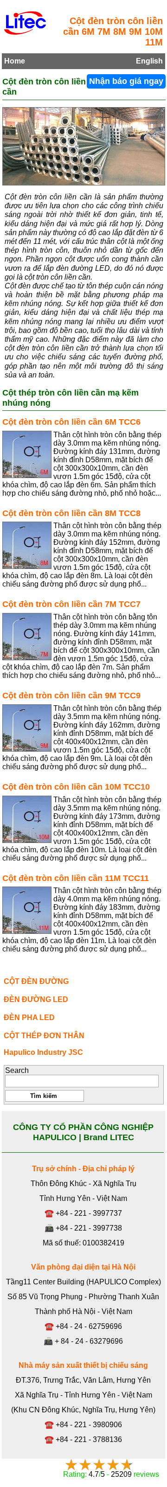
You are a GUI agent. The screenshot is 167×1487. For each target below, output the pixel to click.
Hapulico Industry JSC (43, 1052)
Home (14, 61)
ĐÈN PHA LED (29, 1017)
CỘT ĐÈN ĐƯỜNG (36, 981)
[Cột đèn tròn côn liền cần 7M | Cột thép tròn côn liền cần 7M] (26, 636)
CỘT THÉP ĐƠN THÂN (44, 1036)
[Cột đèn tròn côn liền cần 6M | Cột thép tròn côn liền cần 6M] (26, 454)
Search (17, 1070)
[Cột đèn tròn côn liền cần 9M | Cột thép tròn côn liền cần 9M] (26, 728)
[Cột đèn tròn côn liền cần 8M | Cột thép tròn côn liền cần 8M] (26, 545)
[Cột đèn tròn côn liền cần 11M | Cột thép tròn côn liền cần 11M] (26, 910)
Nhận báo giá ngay (126, 81)
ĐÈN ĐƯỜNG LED (36, 999)
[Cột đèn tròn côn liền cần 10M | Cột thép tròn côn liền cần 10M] (26, 819)
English (149, 61)
